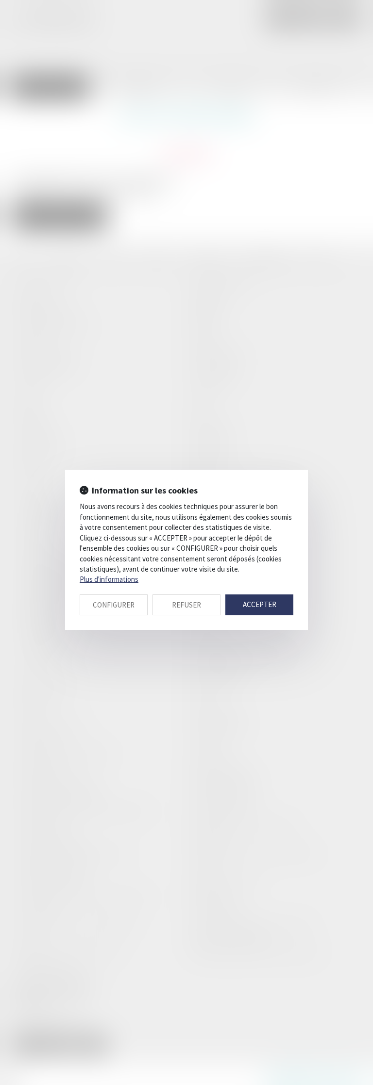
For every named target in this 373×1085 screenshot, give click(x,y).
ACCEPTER (259, 604)
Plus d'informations (109, 579)
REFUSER (186, 604)
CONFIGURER (114, 604)
